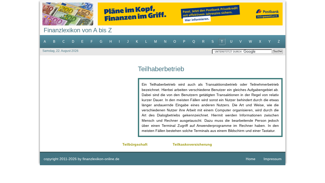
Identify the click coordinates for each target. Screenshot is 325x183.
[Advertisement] (89, 101)
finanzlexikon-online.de (101, 159)
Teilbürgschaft (135, 144)
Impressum (273, 159)
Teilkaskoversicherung (192, 144)
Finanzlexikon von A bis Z (78, 30)
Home (250, 159)
